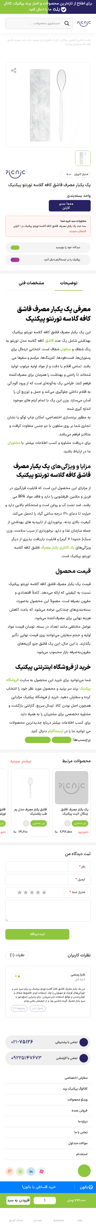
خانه (88, 40)
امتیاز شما (77, 892)
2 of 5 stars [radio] (38, 892)
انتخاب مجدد (77, 231)
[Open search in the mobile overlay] (39, 23)
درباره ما (82, 1121)
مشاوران (13, 443)
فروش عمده (79, 1110)
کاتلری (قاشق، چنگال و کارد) (68, 40)
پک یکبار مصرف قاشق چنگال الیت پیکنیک (74, 811)
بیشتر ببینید (20, 761)
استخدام (81, 1154)
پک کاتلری (61, 740)
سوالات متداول (77, 1143)
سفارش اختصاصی (76, 1078)
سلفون (65, 349)
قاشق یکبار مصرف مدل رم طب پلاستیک (30, 811)
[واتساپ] (20, 1171)
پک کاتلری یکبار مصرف (57, 548)
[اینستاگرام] (9, 1171)
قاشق (49, 341)
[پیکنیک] (15, 174)
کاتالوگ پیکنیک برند (75, 1088)
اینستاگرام (55, 731)
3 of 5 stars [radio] (32, 892)
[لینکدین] (31, 1171)
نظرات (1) (17, 955)
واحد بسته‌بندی (79, 196)
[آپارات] (41, 1171)
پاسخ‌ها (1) (19, 1008)
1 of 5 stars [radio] (44, 892)
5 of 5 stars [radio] (20, 892)
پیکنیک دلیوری (37, 740)
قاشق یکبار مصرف (42, 40)
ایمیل (80, 879)
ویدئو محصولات (77, 1099)
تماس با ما (80, 1132)
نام (82, 866)
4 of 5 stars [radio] (26, 892)
